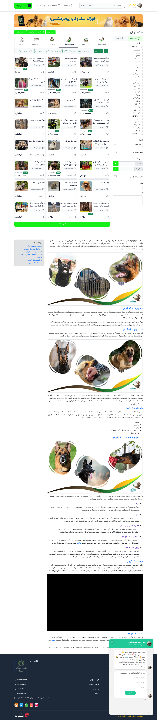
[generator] (21, 715)
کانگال (137, 71)
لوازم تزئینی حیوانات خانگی (53, 51)
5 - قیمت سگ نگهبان (34, 260)
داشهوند (137, 104)
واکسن (78, 543)
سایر (138, 118)
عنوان (141, 183)
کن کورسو (136, 113)
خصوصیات (139, 43)
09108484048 (22, 679)
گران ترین (41, 32)
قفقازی (137, 56)
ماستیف (137, 59)
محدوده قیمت (138, 159)
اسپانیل (137, 121)
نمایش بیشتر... (62, 224)
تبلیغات (96, 693)
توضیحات (139, 193)
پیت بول (137, 110)
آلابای (138, 62)
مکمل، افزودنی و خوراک (26, 51)
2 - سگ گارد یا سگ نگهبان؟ (33, 249)
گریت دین (136, 83)
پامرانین (137, 53)
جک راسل (136, 124)
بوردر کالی (136, 98)
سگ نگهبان (98, 51)
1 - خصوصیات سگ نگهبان (33, 246)
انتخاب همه (136, 46)
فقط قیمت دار (138, 152)
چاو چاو (137, 77)
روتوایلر (137, 101)
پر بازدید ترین (20, 32)
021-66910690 (21, 689)
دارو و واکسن (39, 51)
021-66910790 (21, 693)
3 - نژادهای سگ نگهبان (34, 252)
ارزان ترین (31, 32)
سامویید (137, 50)
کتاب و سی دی (88, 51)
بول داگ (137, 95)
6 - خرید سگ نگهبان (35, 263)
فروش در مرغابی (93, 684)
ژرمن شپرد (136, 127)
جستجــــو (117, 5)
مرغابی (53, 640)
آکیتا (138, 68)
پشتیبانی (96, 689)
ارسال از (140, 140)
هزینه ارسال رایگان (136, 176)
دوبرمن (137, 92)
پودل (138, 65)
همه (106, 51)
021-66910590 (22, 684)
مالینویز (137, 130)
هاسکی (137, 86)
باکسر (138, 107)
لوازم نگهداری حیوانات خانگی (72, 51)
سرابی (138, 80)
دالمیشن (137, 89)
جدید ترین (50, 32)
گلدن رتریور (136, 74)
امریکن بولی (135, 115)
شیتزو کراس (136, 133)
